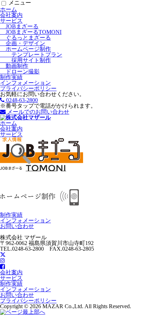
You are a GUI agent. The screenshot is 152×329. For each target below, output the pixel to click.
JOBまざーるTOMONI (31, 32)
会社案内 (11, 15)
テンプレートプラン (31, 55)
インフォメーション (25, 83)
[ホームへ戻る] (25, 117)
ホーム (8, 9)
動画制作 (14, 66)
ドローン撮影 (20, 71)
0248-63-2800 (21, 100)
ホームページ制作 (25, 49)
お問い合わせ (17, 226)
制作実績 (11, 77)
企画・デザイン (22, 43)
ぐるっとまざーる (25, 38)
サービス (11, 21)
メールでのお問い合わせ (37, 112)
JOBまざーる (19, 26)
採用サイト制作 (25, 60)
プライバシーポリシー (28, 88)
